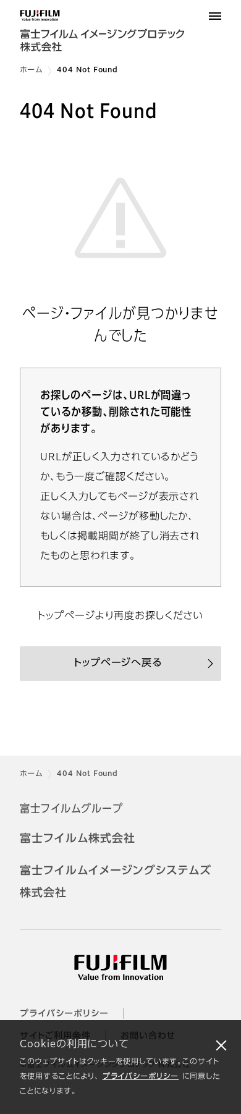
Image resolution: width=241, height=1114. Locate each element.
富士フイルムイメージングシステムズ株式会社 (115, 882)
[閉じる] (221, 1045)
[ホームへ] (120, 32)
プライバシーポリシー (141, 1077)
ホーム (31, 70)
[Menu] (215, 16)
